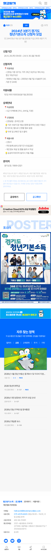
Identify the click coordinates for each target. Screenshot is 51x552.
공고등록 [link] (18, 501)
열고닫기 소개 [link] (8, 501)
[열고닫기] (9, 3)
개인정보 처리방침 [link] (9, 505)
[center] (25, 210)
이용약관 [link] (36, 501)
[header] (25, 14)
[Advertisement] (25, 465)
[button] (25, 227)
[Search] (40, 3)
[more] (46, 3)
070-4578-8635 (20, 514)
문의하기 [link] (27, 501)
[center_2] (25, 313)
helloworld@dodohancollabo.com (27, 511)
